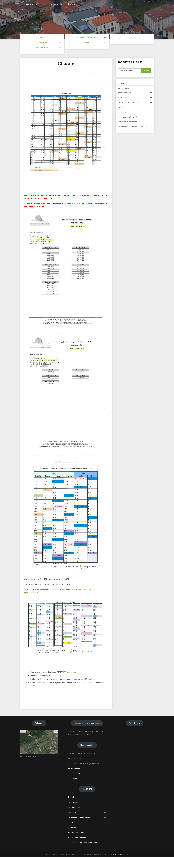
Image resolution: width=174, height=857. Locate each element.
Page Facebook (74, 768)
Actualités (122, 112)
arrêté (61, 675)
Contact (132, 38)
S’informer (87, 43)
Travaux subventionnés (127, 122)
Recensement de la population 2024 (132, 127)
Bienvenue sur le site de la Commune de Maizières (51, 4)
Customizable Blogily (120, 854)
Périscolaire (72, 779)
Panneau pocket (74, 774)
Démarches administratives (87, 38)
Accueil (42, 38)
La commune (42, 43)
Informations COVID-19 (127, 117)
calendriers (71, 672)
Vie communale (42, 48)
